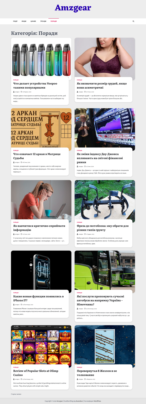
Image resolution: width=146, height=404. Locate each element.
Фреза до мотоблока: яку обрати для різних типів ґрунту (103, 228)
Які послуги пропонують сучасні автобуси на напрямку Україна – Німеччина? (100, 300)
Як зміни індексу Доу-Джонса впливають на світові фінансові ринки (100, 158)
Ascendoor (79, 401)
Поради (54, 21)
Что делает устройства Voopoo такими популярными (35, 85)
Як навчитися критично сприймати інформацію (39, 228)
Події (15, 21)
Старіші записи (16, 394)
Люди (24, 21)
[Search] (133, 21)
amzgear (17, 92)
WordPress (97, 401)
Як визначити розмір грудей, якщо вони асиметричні (102, 85)
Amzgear (73, 8)
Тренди (43, 21)
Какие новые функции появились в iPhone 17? (38, 298)
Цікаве (33, 21)
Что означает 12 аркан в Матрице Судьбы (36, 156)
